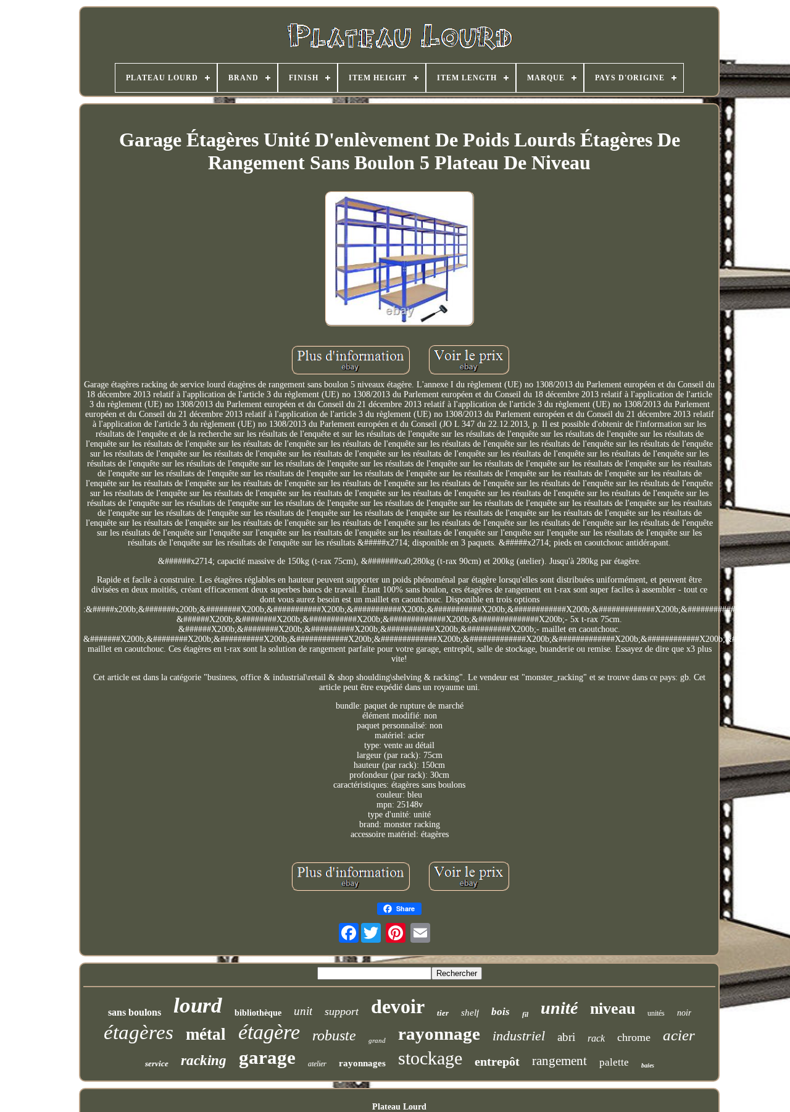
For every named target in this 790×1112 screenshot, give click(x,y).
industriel (519, 1035)
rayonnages (362, 1063)
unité (559, 1007)
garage (267, 1057)
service (156, 1063)
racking (204, 1060)
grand (377, 1040)
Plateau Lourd (399, 1106)
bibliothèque (258, 1012)
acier (679, 1035)
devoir (398, 1006)
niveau (612, 1008)
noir (684, 1012)
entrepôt (497, 1061)
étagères (138, 1032)
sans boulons (134, 1012)
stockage (430, 1058)
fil (525, 1014)
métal (206, 1034)
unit (303, 1011)
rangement (559, 1060)
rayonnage (439, 1033)
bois (500, 1011)
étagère (269, 1032)
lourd (197, 1005)
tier (443, 1012)
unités (656, 1013)
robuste (334, 1035)
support (342, 1011)
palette (614, 1062)
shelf (470, 1012)
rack (596, 1038)
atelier (317, 1063)
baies (647, 1065)
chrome (634, 1037)
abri (566, 1036)
